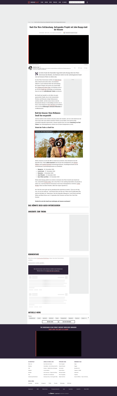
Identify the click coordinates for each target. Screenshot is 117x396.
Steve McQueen (52, 104)
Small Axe (43, 89)
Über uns (30, 364)
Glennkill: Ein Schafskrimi (49, 374)
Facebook (30, 383)
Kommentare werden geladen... (36, 263)
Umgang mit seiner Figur (44, 87)
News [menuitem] (50, 2)
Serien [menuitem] (46, 2)
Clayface (76, 374)
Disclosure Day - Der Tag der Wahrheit (51, 376)
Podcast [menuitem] (55, 2)
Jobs (64, 389)
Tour (29, 374)
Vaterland (76, 372)
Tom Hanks (61, 368)
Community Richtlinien (33, 376)
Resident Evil (77, 368)
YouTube (36, 383)
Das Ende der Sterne (48, 364)
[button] (80, 68)
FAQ (29, 368)
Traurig (57, 318)
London (39, 318)
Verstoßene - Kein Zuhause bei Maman (51, 366)
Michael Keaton (62, 372)
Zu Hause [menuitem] (64, 2)
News (32, 22)
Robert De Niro (62, 376)
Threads (55, 383)
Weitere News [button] (50, 321)
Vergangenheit (63, 318)
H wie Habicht (46, 370)
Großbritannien (32, 318)
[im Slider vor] (88, 317)
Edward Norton (62, 366)
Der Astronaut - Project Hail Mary (50, 372)
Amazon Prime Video (85, 318)
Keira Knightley (62, 374)
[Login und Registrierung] (87, 2)
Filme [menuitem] (42, 2)
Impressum (30, 389)
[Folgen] (40, 67)
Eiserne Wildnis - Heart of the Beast (81, 376)
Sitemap (30, 366)
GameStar (71, 389)
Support (30, 370)
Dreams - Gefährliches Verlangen (50, 368)
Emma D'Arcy (61, 370)
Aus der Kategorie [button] (67, 321)
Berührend (51, 318)
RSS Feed (69, 383)
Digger (75, 366)
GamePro (78, 389)
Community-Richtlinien (43, 258)
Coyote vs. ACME (77, 370)
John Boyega (58, 80)
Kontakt (29, 372)
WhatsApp (62, 383)
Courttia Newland (46, 164)
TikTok (50, 383)
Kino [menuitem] (60, 2)
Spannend (45, 318)
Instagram (43, 383)
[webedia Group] (58, 394)
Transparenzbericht (55, 389)
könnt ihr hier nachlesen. (53, 271)
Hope (75, 364)
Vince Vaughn (62, 364)
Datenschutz (44, 389)
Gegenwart (71, 318)
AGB (38, 389)
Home (29, 22)
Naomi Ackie (47, 181)
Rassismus (77, 318)
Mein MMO (86, 389)
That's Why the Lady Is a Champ (58, 329)
